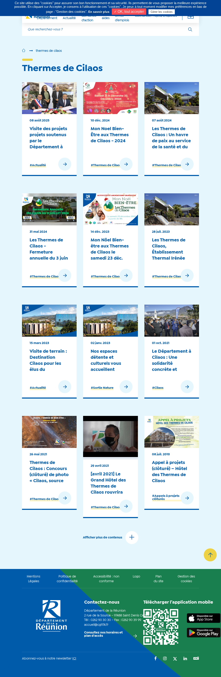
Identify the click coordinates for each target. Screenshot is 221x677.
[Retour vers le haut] (210, 554)
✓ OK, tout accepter (129, 11)
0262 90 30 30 (101, 620)
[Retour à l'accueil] (23, 51)
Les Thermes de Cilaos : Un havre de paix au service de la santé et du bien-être (171, 141)
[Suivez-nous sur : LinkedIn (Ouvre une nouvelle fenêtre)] (185, 658)
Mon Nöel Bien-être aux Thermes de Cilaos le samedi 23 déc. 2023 (110, 252)
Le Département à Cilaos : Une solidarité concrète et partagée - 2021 (171, 363)
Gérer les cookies (162, 11)
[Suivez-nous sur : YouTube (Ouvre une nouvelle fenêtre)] (196, 658)
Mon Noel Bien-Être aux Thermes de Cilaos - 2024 (110, 135)
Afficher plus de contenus (102, 537)
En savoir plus (98, 11)
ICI (74, 658)
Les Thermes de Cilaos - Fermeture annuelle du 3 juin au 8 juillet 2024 (49, 252)
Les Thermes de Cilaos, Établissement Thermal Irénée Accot (168, 252)
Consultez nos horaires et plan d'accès (103, 634)
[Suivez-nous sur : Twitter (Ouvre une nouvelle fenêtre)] (175, 659)
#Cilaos (157, 388)
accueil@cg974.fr (96, 625)
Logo (136, 576)
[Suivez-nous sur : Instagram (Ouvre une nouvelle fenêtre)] (165, 658)
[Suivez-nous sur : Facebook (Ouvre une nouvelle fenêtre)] (155, 658)
